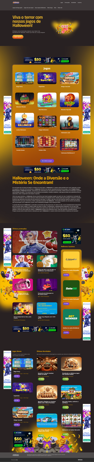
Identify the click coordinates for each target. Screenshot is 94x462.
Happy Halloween (44, 130)
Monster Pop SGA (66, 109)
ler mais (66, 275)
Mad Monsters (43, 109)
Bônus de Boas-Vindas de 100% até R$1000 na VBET (21, 294)
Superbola (42, 86)
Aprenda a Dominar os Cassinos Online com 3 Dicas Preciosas (47, 402)
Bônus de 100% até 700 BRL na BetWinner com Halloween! (47, 270)
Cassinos (80, 2)
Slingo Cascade (65, 86)
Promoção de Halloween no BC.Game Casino (45, 294)
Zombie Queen (20, 150)
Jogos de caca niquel (28, 7)
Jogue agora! (17, 36)
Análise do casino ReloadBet (71, 270)
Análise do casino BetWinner (71, 328)
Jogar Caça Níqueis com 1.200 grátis (46, 317)
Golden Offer (42, 150)
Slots (55, 7)
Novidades (73, 2)
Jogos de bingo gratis (17, 7)
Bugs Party (19, 86)
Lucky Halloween (21, 130)
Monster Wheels (21, 107)
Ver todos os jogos (47, 161)
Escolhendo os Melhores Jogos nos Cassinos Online (70, 374)
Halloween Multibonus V (68, 153)
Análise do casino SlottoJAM (71, 299)
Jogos (62, 2)
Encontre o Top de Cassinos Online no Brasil (46, 374)
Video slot (60, 7)
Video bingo (50, 7)
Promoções (67, 2)
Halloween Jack (65, 132)
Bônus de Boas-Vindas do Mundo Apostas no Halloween (35, 241)
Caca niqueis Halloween (40, 7)
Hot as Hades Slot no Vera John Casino (22, 317)
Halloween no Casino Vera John (71, 430)
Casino (70, 272)
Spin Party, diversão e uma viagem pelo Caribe (45, 430)
